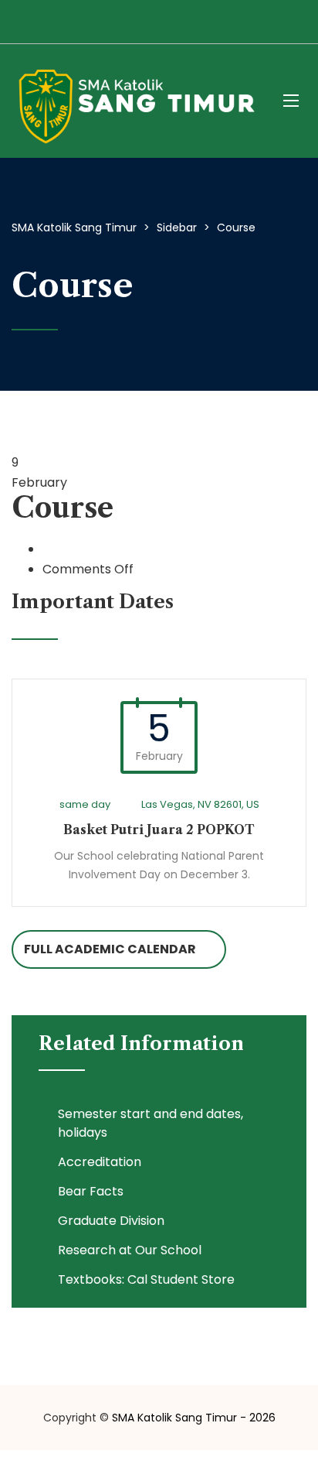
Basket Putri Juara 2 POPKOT (159, 829)
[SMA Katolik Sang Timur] (135, 101)
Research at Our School (129, 1250)
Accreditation (99, 1162)
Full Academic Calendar (110, 949)
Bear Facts (90, 1191)
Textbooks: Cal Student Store (146, 1279)
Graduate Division (111, 1221)
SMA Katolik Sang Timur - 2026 (194, 1417)
